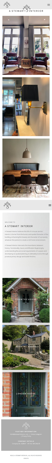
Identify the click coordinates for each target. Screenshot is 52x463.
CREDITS (26, 458)
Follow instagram (36, 434)
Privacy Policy (26, 436)
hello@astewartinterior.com (19, 434)
